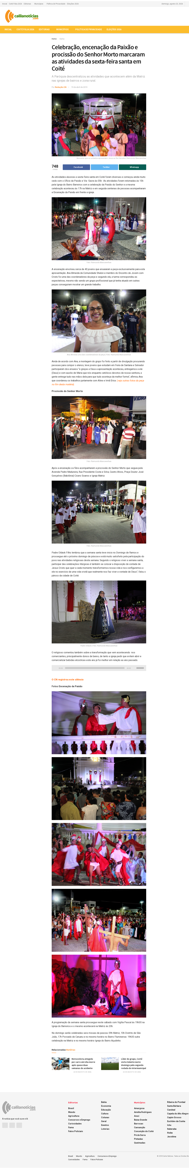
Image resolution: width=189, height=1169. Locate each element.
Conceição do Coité (144, 1131)
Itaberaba (171, 1129)
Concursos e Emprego (79, 1120)
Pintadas (138, 1139)
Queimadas (139, 1143)
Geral (103, 1121)
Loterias (105, 1129)
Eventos (105, 1125)
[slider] (140, 667)
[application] (99, 668)
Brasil (71, 1108)
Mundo (71, 1112)
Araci (136, 1116)
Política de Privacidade (56, 4)
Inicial (4, 4)
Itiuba (170, 1133)
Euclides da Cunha (176, 1121)
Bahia (62, 39)
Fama (71, 1127)
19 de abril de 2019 (79, 87)
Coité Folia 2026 (15, 4)
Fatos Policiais (75, 1131)
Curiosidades (75, 1123)
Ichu (169, 1125)
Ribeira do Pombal (176, 1102)
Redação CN (60, 87)
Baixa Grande (140, 1120)
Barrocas (138, 1123)
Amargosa (139, 1108)
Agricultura (73, 1116)
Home (54, 39)
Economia (106, 1106)
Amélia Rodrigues (143, 1112)
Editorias (27, 4)
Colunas (105, 1117)
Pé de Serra (140, 1135)
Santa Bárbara (174, 1106)
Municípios (38, 4)
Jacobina (171, 1136)
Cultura (104, 1113)
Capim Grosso (174, 1117)
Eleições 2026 (73, 4)
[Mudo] (133, 667)
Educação (106, 1110)
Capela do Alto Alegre (177, 1113)
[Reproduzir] (55, 667)
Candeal (171, 1110)
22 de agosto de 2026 (82, 1072)
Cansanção (139, 1127)
